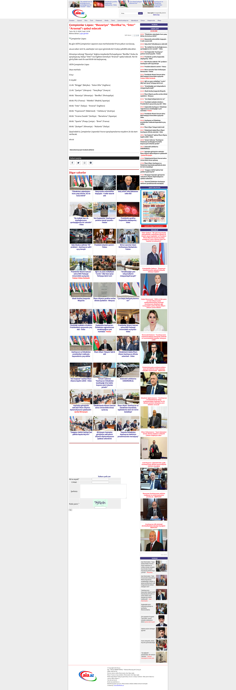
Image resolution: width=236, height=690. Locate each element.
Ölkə (85, 20)
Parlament (99, 20)
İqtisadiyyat (134, 20)
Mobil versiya (156, 15)
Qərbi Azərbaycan (122, 20)
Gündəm (71, 20)
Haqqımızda (151, 20)
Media (106, 20)
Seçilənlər (154, 230)
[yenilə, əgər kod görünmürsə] (100, 506)
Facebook (154, 24)
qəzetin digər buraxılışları (153, 226)
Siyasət (79, 20)
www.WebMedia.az (119, 685)
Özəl (91, 20)
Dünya (143, 20)
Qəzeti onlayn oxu (154, 187)
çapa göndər (84, 33)
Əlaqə (159, 20)
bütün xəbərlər (164, 554)
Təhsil (113, 20)
